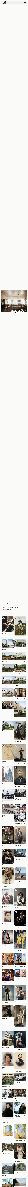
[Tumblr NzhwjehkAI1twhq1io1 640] (20, 709)
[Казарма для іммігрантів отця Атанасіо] (8, 668)
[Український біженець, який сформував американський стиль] (8, 975)
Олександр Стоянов (13, 607)
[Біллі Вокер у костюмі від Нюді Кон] (20, 959)
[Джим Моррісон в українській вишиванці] (20, 897)
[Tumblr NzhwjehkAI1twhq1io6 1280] (8, 692)
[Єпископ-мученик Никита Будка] (20, 1016)
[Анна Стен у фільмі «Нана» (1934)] (8, 937)
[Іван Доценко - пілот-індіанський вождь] (20, 626)
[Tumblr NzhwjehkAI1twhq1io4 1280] (8, 705)
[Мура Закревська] (8, 1059)
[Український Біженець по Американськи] (20, 973)
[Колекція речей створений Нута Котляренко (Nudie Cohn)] (8, 959)
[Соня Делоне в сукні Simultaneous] (20, 753)
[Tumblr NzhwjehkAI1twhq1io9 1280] (8, 725)
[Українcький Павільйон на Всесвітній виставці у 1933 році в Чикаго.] (8, 795)
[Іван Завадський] (20, 1060)
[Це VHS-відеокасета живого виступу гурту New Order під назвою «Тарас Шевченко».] (8, 916)
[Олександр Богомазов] (20, 775)
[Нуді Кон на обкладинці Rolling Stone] (8, 1093)
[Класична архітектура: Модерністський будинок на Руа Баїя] (8, 643)
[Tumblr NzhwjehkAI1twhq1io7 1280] (20, 680)
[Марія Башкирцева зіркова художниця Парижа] (20, 1151)
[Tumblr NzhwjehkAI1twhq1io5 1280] (20, 692)
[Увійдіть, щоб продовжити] (19, 311)
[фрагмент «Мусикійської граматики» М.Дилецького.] (8, 752)
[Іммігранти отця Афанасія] (20, 643)
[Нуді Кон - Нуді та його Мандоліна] (8, 1079)
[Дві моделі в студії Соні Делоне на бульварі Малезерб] (8, 875)
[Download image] (15, 311)
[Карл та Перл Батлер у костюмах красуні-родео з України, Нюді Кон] (20, 939)
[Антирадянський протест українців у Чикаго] (20, 813)
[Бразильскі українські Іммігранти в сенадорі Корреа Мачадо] (20, 668)
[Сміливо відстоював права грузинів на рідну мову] (8, 1111)
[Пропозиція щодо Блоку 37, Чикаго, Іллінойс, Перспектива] (8, 774)
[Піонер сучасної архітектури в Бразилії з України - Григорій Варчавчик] (20, 992)
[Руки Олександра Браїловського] (8, 624)
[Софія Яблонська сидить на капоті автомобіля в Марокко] (20, 1167)
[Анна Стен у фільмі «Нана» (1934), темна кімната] (20, 918)
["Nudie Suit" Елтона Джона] (8, 993)
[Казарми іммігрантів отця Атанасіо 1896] (8, 656)
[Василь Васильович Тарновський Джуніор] (20, 1093)
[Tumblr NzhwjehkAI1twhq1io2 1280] (8, 680)
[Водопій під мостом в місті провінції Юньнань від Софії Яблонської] (8, 1168)
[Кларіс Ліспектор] (20, 1108)
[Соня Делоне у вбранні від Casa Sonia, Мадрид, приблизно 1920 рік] (20, 1039)
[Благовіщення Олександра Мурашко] (20, 1131)
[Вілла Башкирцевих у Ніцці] (8, 1147)
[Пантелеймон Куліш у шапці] (20, 835)
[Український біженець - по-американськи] (20, 1077)
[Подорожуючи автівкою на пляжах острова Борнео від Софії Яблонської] (20, 1182)
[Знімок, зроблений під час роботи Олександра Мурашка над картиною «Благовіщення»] (8, 1131)
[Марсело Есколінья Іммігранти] (20, 656)
